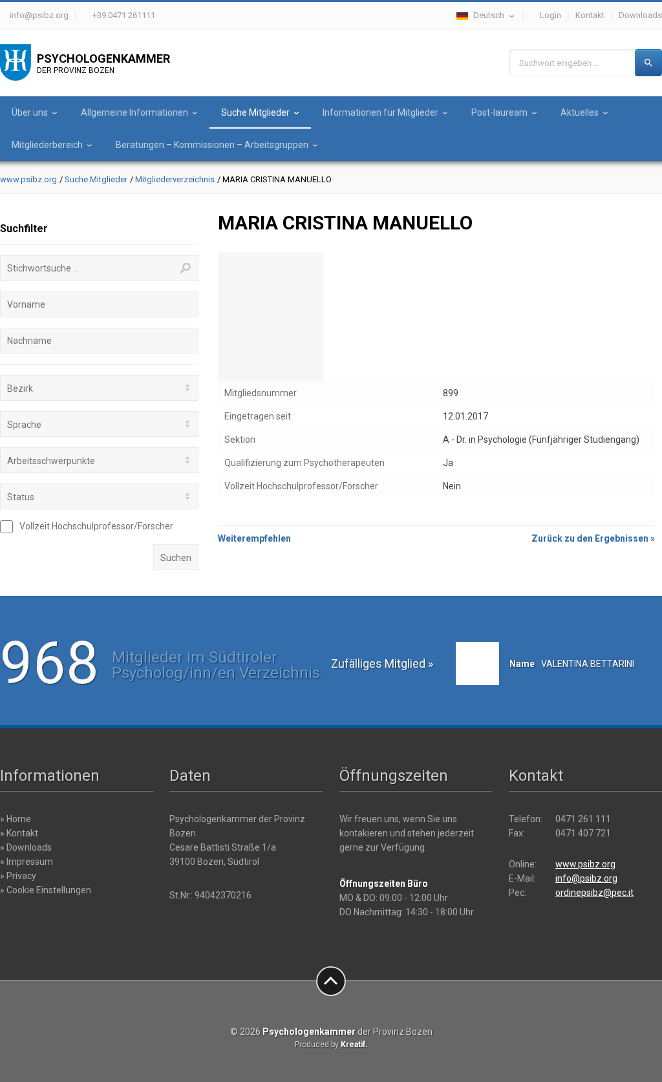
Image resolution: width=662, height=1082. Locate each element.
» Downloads (26, 847)
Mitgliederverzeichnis (175, 179)
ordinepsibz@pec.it (594, 892)
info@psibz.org (39, 15)
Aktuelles (580, 112)
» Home (15, 819)
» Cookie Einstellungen (45, 890)
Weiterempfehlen (254, 538)
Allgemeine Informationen (134, 112)
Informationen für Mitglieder (380, 112)
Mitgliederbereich (47, 145)
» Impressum (26, 861)
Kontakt (589, 15)
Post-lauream (499, 112)
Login (550, 15)
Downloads (640, 15)
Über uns (30, 112)
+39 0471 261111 (123, 15)
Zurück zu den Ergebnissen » (593, 538)
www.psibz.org (28, 179)
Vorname (26, 304)
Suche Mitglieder (255, 112)
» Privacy (18, 876)
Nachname (29, 340)
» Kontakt (19, 833)
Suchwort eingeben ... (559, 63)
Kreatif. (354, 1044)
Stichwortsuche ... (43, 268)
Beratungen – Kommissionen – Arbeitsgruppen (212, 145)
